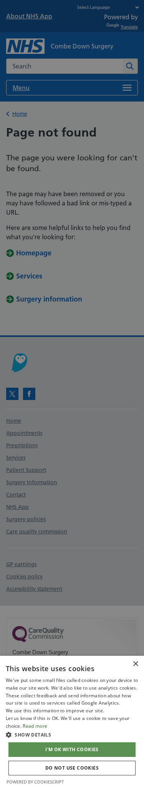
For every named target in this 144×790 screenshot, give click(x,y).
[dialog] (72, 723)
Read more (35, 726)
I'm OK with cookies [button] (72, 749)
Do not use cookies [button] (72, 768)
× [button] (135, 664)
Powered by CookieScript (35, 782)
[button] (72, 734)
